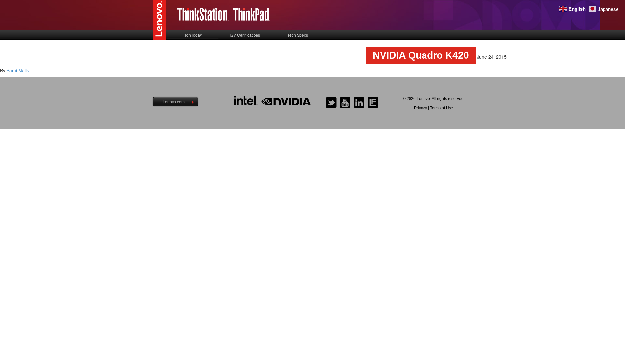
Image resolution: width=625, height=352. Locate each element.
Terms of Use (441, 108)
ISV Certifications (245, 34)
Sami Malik (18, 70)
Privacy (420, 108)
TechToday (192, 34)
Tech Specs (297, 34)
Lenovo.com (174, 102)
